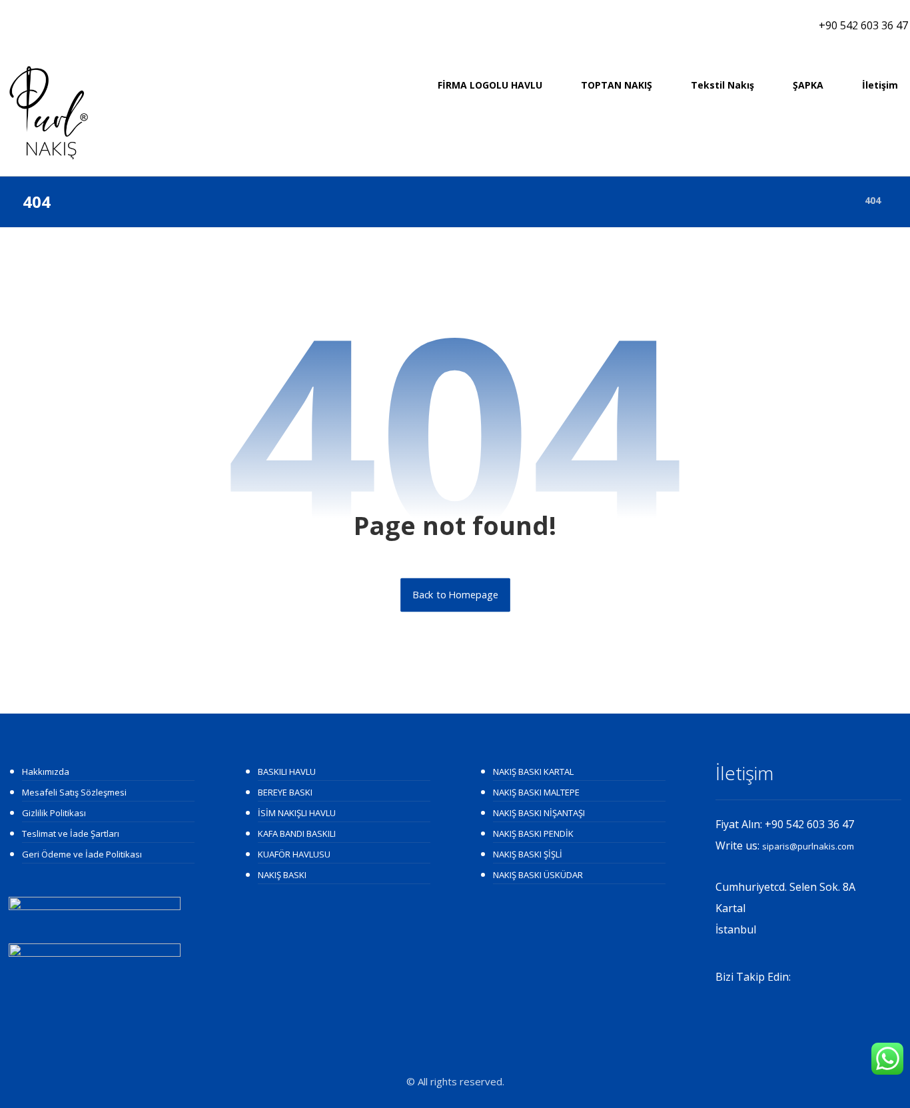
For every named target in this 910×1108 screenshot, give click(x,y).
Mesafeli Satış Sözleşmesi (74, 792)
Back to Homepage (455, 595)
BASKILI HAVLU (287, 772)
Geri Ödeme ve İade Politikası (82, 854)
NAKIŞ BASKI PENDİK (533, 833)
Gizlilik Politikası (54, 813)
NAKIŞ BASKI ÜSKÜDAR (538, 875)
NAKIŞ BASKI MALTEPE (536, 792)
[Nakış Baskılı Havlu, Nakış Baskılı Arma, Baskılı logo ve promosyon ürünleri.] (48, 112)
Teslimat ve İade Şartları (70, 833)
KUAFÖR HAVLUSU (294, 854)
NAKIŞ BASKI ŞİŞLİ (527, 854)
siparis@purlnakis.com (808, 846)
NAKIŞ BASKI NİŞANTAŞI (539, 813)
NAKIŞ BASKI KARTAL (533, 772)
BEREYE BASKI (285, 792)
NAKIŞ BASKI (282, 875)
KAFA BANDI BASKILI (297, 833)
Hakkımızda (45, 772)
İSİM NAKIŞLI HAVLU (297, 813)
